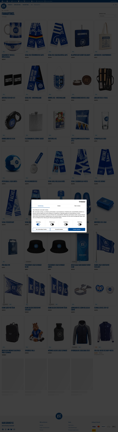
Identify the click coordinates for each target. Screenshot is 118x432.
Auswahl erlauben (59, 229)
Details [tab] (59, 205)
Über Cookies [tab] (77, 205)
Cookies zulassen (76, 229)
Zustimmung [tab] (40, 205)
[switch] (52, 225)
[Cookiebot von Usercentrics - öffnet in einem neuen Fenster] (80, 202)
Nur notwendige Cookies (41, 229)
